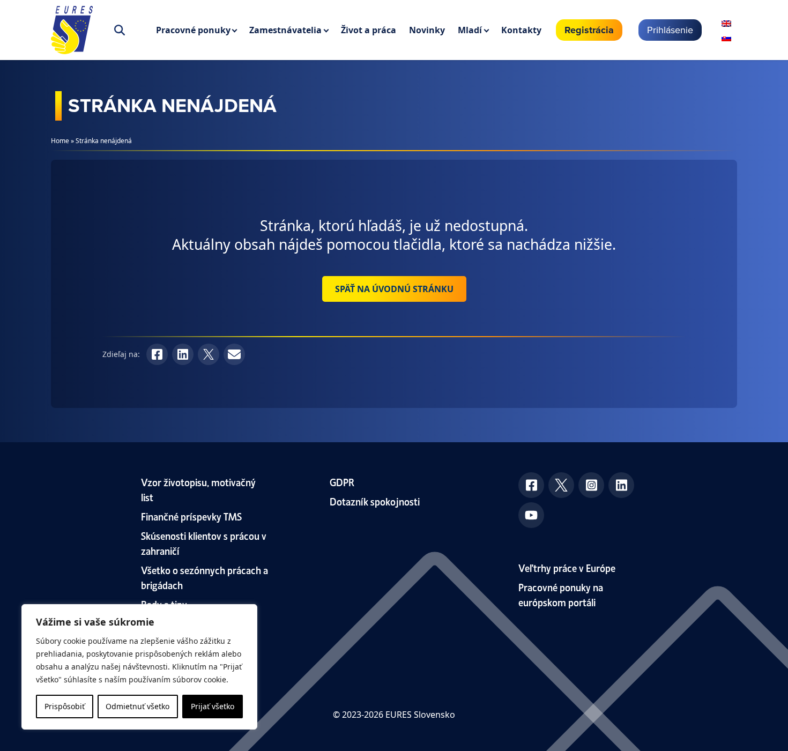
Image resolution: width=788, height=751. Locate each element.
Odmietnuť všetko (137, 706)
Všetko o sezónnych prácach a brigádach (204, 577)
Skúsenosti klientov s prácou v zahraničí (203, 543)
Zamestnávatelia (285, 30)
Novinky (427, 30)
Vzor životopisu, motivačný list (198, 489)
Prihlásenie (670, 29)
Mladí (470, 30)
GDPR (342, 481)
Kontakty (521, 30)
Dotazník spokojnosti (375, 501)
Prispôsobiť (64, 706)
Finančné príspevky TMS (191, 516)
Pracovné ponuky (193, 30)
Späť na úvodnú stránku (394, 289)
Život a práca (368, 30)
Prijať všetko (212, 706)
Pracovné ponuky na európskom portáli (560, 594)
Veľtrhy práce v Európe (566, 567)
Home (60, 140)
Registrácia (589, 30)
